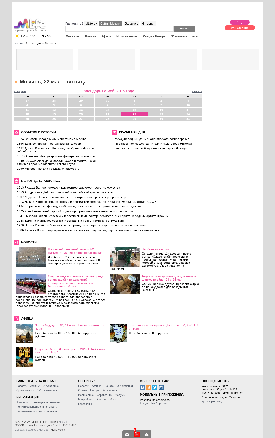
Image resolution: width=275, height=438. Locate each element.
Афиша (106, 36)
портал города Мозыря (30, 30)
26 (54, 118)
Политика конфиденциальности (36, 406)
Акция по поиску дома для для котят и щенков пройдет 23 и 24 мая (169, 277)
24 (188, 114)
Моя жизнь (72, 36)
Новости (90, 36)
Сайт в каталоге (47, 390)
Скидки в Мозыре (154, 36)
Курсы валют (111, 390)
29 (81, 100)
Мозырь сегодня (127, 36)
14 (107, 109)
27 (27, 100)
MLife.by (91, 23)
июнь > (197, 91)
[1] (137, 434)
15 (134, 109)
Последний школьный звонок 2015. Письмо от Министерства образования (75, 250)
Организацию (25, 390)
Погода (94, 390)
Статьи (82, 390)
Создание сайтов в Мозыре (32, 429)
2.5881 (48, 36)
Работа (109, 385)
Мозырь (63, 421)
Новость (21, 385)
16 (161, 109)
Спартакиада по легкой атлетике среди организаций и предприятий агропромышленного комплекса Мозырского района (75, 281)
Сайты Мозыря (110, 23)
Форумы (120, 395)
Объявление (51, 385)
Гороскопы (85, 404)
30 (107, 100)
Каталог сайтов (106, 399)
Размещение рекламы (45, 402)
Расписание (86, 395)
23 (161, 114)
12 (54, 109)
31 (188, 118)
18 (27, 114)
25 (27, 118)
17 (188, 109)
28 (54, 100)
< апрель (20, 91)
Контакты (22, 402)
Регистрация (240, 27)
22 (134, 114)
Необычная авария (155, 249)
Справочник (104, 395)
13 (81, 109)
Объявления (179, 36)
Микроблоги (85, 399)
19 (54, 114)
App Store (162, 403)
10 (188, 105)
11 (27, 109)
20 (81, 114)
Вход (239, 22)
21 (107, 114)
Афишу (35, 385)
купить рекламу (212, 401)
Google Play (147, 403)
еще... (196, 36)
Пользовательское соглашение (36, 411)
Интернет (148, 23)
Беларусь (131, 23)
